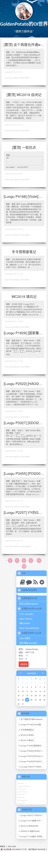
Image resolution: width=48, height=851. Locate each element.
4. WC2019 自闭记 (26, 735)
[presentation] (22, 264)
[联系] (28, 582)
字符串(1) (21, 802)
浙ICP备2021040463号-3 (37, 849)
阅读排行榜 (27, 810)
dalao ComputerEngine (29, 627)
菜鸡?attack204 (28, 643)
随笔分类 (26, 777)
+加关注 (23, 664)
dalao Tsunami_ (26, 618)
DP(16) (20, 782)
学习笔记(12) (22, 799)
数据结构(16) (22, 791)
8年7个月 (30, 652)
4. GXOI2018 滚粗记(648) (29, 831)
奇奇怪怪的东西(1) (24, 785)
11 (27, 655)
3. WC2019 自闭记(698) (28, 826)
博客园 (2, 846)
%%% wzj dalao (26, 614)
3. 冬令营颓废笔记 (26, 729)
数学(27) (21, 793)
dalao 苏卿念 (25, 638)
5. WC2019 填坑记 (26, 740)
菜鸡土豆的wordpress (28, 603)
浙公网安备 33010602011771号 (15, 849)
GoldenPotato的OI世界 (24, 24)
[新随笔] (22, 582)
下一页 (24, 566)
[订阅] (35, 582)
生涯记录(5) (22, 788)
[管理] (41, 582)
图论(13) (21, 796)
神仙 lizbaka (24, 623)
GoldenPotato (32, 649)
